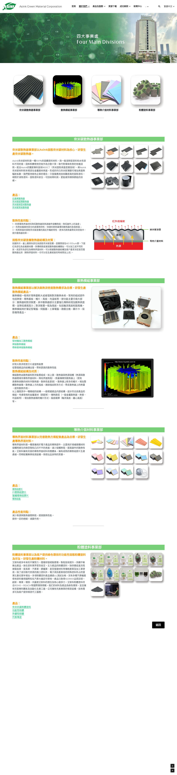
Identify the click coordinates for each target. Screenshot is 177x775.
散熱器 (28, 204)
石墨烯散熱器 (18, 198)
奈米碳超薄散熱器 (20, 201)
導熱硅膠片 (17, 489)
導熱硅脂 (16, 499)
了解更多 (30, 764)
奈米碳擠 (16, 204)
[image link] (9, 6)
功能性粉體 (18, 610)
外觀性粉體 (18, 613)
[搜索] (159, 6)
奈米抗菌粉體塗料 (21, 607)
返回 (158, 625)
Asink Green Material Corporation (40, 6)
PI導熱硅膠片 (19, 492)
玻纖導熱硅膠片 (20, 495)
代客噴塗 (17, 617)
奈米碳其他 (17, 207)
